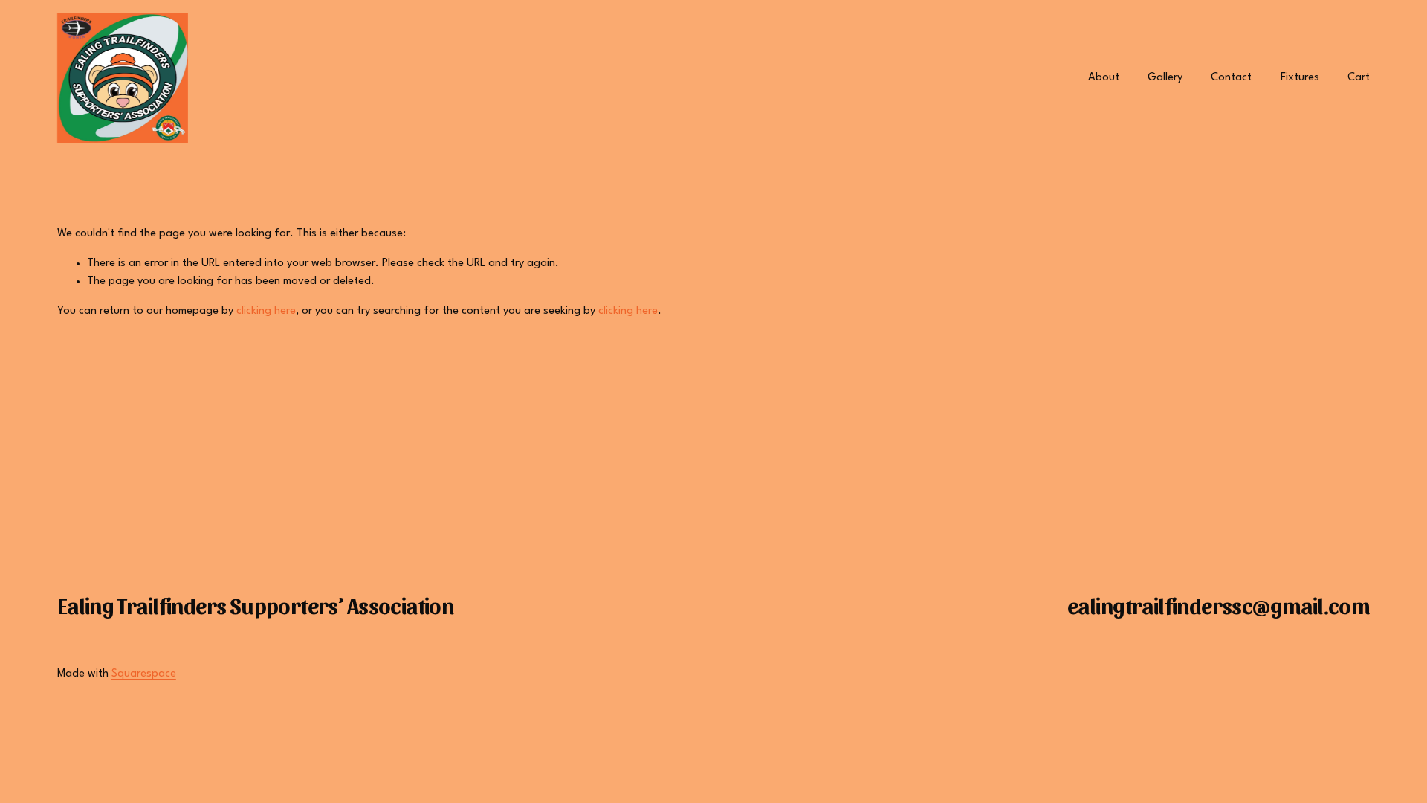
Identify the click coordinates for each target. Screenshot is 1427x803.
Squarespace (143, 674)
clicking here (266, 311)
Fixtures (1300, 77)
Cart (1358, 77)
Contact (1231, 77)
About (1103, 77)
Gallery (1165, 77)
